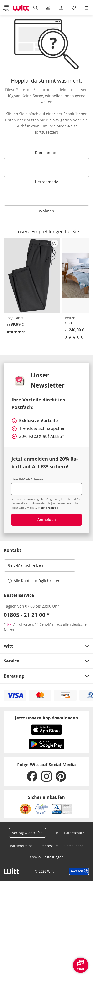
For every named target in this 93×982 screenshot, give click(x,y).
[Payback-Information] (79, 871)
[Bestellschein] (61, 7)
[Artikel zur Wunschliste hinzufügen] (54, 243)
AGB (55, 832)
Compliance (73, 846)
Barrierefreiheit (22, 846)
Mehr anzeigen (48, 508)
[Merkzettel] (73, 7)
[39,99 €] (32, 275)
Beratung (14, 676)
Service (11, 661)
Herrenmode (46, 181)
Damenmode (46, 152)
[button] (6, 7)
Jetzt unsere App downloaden (46, 718)
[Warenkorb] (86, 7)
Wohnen (46, 211)
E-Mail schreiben (25, 567)
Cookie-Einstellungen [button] (46, 857)
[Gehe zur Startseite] (21, 7)
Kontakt (12, 550)
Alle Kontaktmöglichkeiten (37, 580)
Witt (8, 646)
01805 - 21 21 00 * (27, 614)
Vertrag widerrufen (27, 832)
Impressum (50, 846)
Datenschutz (74, 832)
